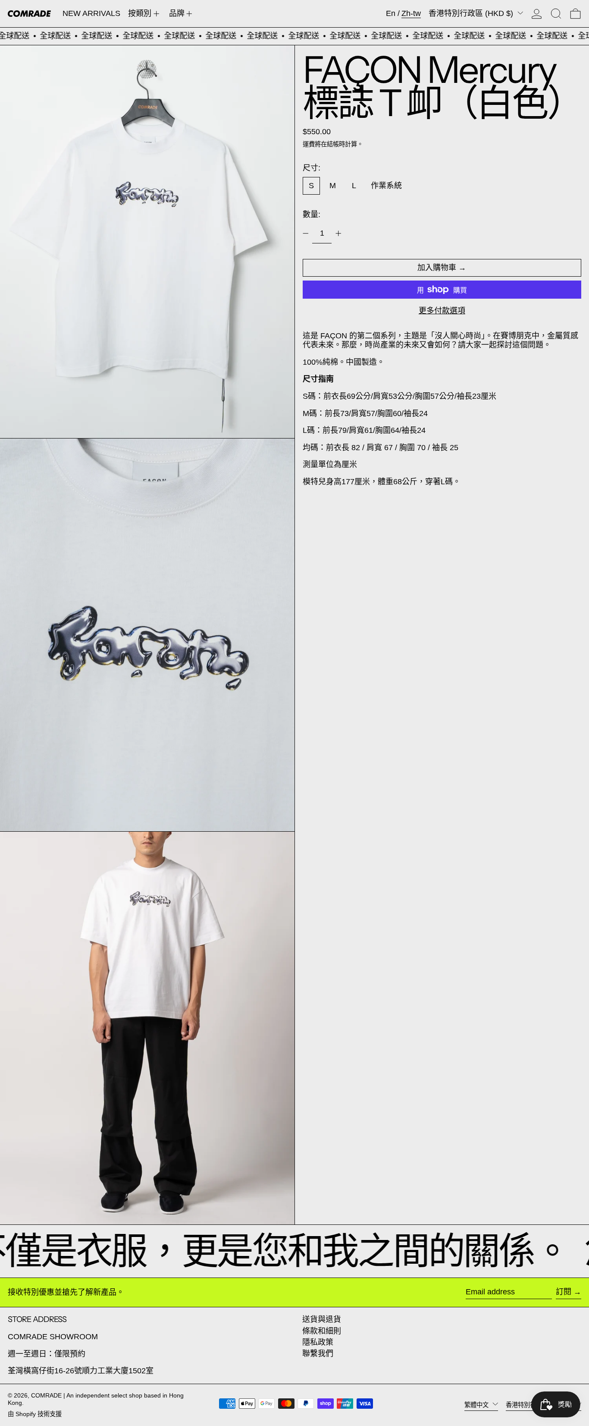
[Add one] (338, 233)
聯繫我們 (317, 1353)
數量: (311, 214)
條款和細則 (321, 1331)
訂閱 (563, 1291)
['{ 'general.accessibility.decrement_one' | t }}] (306, 233)
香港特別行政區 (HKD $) (472, 13)
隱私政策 (317, 1342)
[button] (556, 13)
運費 (309, 144)
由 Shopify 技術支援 (35, 1413)
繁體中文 (477, 1404)
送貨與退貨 (321, 1319)
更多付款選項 (442, 310)
